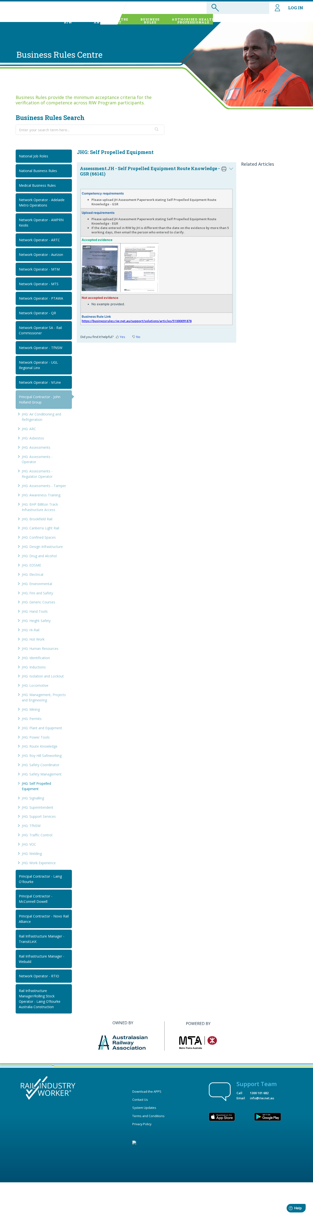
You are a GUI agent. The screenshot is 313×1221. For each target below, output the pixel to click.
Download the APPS (146, 1091)
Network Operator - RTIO (39, 976)
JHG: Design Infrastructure (42, 546)
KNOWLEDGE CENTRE (107, 20)
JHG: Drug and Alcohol (39, 556)
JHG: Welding (32, 853)
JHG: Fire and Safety (37, 593)
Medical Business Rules (37, 185)
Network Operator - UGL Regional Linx (38, 365)
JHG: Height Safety (36, 620)
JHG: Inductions (34, 667)
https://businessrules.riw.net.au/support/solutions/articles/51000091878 (136, 321)
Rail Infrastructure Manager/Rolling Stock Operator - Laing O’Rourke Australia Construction (39, 998)
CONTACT (293, 20)
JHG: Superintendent (37, 807)
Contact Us (140, 1099)
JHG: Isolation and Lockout (43, 676)
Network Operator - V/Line (40, 382)
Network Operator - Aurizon (41, 254)
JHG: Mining (31, 709)
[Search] (156, 130)
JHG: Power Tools (36, 737)
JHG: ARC (29, 428)
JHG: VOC (29, 844)
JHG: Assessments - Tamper (44, 485)
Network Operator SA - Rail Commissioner (40, 330)
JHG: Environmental (37, 583)
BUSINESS (149, 20)
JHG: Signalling (33, 798)
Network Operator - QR (37, 313)
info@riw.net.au (262, 1098)
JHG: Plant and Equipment (42, 728)
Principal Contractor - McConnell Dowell (35, 899)
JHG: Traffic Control (37, 835)
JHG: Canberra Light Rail (40, 528)
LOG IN (295, 8)
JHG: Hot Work (33, 639)
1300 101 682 (259, 1093)
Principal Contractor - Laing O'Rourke (40, 879)
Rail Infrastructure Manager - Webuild (41, 959)
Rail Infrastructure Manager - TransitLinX (41, 939)
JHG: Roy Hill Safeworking (42, 755)
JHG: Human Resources (40, 648)
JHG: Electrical (32, 574)
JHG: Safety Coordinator (40, 765)
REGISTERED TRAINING (249, 20)
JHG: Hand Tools (35, 611)
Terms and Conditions (148, 1116)
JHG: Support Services (39, 816)
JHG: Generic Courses (38, 602)
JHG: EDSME (31, 565)
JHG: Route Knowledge (39, 746)
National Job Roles (33, 156)
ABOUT (68, 20)
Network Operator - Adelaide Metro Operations (42, 202)
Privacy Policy (141, 1124)
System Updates (144, 1107)
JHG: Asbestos (33, 438)
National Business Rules (38, 170)
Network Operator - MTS (38, 284)
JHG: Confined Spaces (39, 537)
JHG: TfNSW (31, 825)
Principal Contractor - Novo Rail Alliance (44, 919)
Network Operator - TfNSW (40, 347)
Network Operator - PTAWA (41, 298)
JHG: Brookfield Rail (37, 519)
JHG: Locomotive (35, 685)
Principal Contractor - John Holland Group (39, 399)
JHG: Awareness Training (41, 495)
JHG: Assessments (36, 447)
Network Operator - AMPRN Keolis (41, 223)
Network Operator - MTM (39, 269)
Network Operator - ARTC (39, 240)
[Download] (147, 565)
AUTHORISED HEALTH (193, 20)
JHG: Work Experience (39, 863)
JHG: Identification (36, 657)
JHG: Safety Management (42, 774)
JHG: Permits (32, 718)
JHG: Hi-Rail (30, 630)
